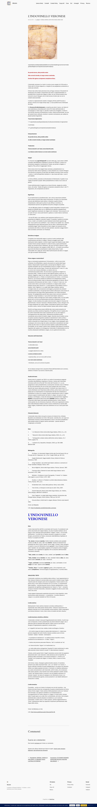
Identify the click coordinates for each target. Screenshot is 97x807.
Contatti (47, 3)
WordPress (52, 799)
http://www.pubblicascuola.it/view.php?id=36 (43, 712)
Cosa (67, 3)
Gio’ (71, 3)
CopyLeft (61, 3)
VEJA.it (14, 3)
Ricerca (88, 3)
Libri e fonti (51, 19)
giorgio (38, 19)
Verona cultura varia (58, 19)
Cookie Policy (54, 3)
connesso (37, 743)
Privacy (82, 3)
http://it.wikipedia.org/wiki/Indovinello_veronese (43, 508)
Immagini (76, 3)
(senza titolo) (39, 3)
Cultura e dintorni (44, 19)
